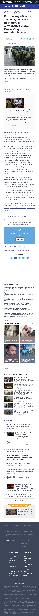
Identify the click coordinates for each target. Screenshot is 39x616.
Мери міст (13, 573)
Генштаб (8, 247)
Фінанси (26, 575)
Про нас (25, 541)
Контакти (25, 543)
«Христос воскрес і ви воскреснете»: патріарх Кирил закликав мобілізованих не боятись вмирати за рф (19, 315)
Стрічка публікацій (17, 12)
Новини (8, 421)
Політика (26, 569)
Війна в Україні (10, 250)
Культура (26, 560)
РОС (33, 6)
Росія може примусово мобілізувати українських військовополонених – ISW (18, 309)
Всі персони (13, 575)
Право (25, 571)
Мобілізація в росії (24, 250)
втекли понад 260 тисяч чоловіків (15, 216)
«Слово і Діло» (16, 530)
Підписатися (19, 239)
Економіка (27, 558)
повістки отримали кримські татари (16, 224)
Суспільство (31, 11)
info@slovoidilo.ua (19, 583)
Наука (25, 562)
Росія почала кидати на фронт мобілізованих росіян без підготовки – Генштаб (19, 289)
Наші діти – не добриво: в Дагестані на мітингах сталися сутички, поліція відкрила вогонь (19, 112)
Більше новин (18, 500)
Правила (25, 546)
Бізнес (25, 556)
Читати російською (10, 43)
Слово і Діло (6, 12)
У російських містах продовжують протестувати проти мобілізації (19, 294)
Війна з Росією (18, 247)
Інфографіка (19, 505)
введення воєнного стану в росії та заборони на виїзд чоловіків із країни (19, 208)
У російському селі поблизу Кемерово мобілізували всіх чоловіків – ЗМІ (18, 304)
